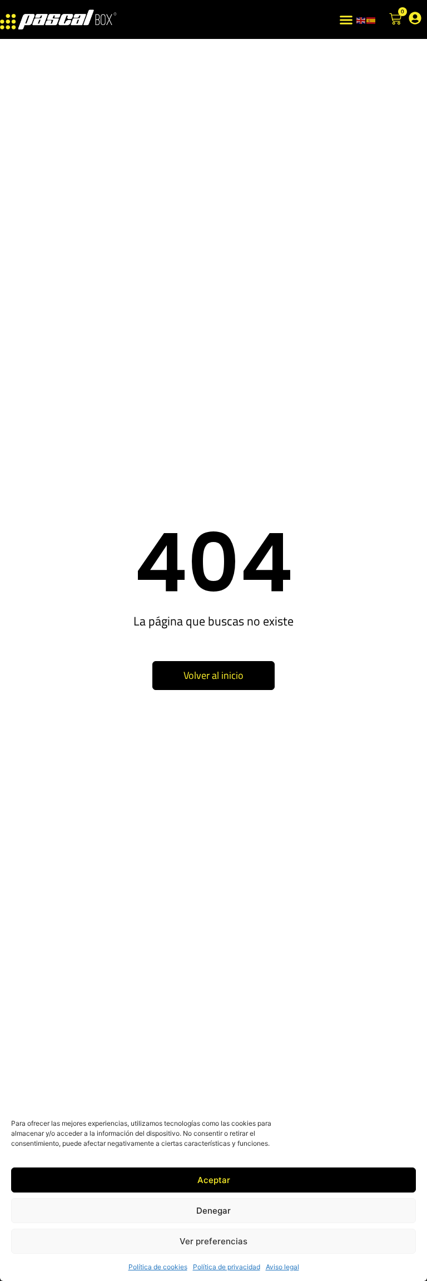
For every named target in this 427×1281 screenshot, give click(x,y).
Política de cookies (157, 1267)
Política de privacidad (226, 1267)
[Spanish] (371, 19)
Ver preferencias (213, 1241)
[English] (361, 19)
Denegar (213, 1210)
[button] (346, 19)
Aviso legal (282, 1267)
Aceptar (213, 1180)
